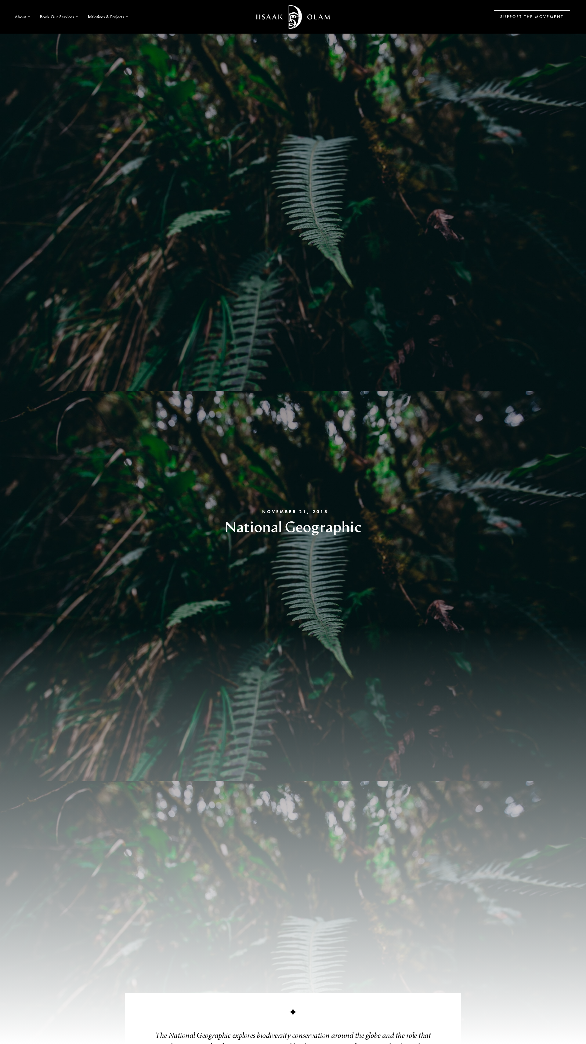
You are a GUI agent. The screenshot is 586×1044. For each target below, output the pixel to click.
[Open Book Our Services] (76, 16)
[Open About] (28, 16)
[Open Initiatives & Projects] (126, 16)
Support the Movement (532, 16)
